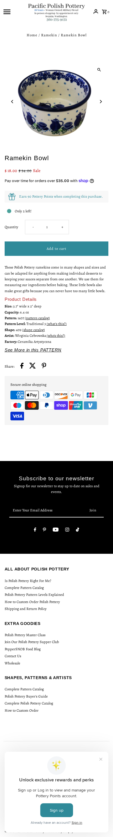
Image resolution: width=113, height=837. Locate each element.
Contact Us (13, 655)
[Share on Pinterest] (44, 366)
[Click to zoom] (98, 69)
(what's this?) (57, 323)
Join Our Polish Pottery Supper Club (32, 641)
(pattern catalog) (37, 317)
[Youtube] (56, 531)
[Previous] (12, 101)
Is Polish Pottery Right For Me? (28, 580)
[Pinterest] (44, 531)
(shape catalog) (33, 329)
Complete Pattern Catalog (24, 587)
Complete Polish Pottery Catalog (29, 703)
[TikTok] (77, 531)
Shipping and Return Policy (26, 608)
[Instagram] (67, 531)
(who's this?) (56, 335)
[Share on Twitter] (32, 366)
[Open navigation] (13, 11)
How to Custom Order (22, 710)
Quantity (11, 226)
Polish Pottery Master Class (25, 634)
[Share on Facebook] (21, 366)
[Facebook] (35, 531)
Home (32, 35)
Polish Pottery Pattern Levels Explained (34, 594)
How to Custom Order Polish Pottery (32, 601)
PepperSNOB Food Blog (23, 649)
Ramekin (49, 35)
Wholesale (12, 663)
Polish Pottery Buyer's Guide (26, 696)
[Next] (100, 101)
